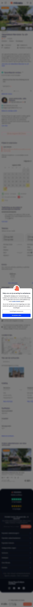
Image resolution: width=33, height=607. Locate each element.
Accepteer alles (16, 315)
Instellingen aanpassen (16, 311)
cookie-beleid (16, 301)
